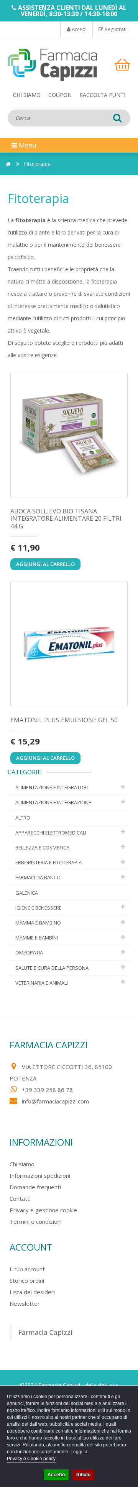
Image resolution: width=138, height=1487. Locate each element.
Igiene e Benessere (38, 907)
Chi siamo (27, 94)
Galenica (26, 892)
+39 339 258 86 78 (47, 1090)
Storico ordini (27, 1280)
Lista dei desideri (32, 1292)
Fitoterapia (37, 163)
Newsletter (25, 1303)
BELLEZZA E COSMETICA (42, 847)
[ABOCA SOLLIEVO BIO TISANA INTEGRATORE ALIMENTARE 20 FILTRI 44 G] (69, 435)
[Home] (8, 163)
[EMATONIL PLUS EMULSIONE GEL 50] (69, 644)
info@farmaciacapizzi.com (55, 1101)
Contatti (20, 1198)
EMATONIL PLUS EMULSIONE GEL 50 (64, 720)
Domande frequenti (35, 1187)
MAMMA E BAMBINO (38, 922)
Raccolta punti (102, 94)
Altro (22, 817)
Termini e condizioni (36, 1221)
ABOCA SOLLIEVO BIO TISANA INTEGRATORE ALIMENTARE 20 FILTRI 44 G (66, 519)
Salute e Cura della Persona (52, 967)
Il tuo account (27, 1269)
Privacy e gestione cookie (43, 1210)
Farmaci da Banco (38, 877)
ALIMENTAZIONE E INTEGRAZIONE (53, 802)
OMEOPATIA (29, 952)
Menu (21, 145)
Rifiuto (83, 1474)
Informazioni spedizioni (40, 1175)
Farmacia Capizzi (45, 1332)
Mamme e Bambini (36, 937)
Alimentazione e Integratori (51, 787)
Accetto (56, 1474)
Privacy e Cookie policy (31, 1458)
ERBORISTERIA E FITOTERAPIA (48, 862)
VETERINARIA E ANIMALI (41, 982)
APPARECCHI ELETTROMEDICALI (50, 832)
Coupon (60, 94)
